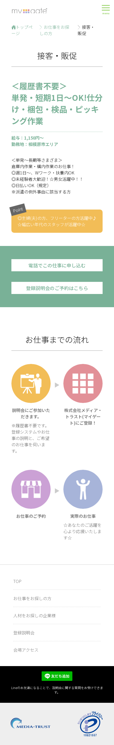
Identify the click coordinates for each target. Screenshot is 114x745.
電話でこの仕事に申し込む (57, 265)
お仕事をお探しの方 (32, 598)
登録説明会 (23, 632)
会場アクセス (25, 650)
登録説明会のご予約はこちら (57, 287)
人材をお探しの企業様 (34, 615)
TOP (17, 581)
